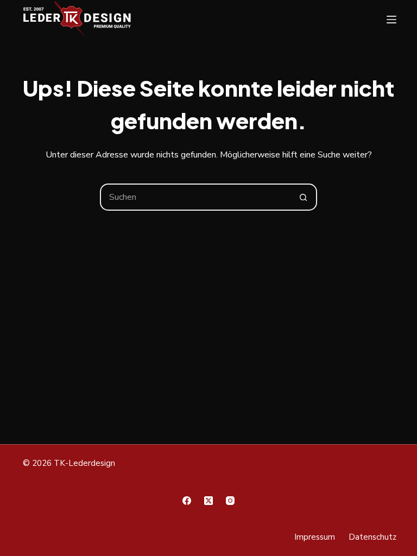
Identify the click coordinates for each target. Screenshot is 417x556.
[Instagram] (230, 500)
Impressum (314, 537)
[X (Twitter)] (208, 500)
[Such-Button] (303, 197)
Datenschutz (372, 537)
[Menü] (391, 19)
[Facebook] (186, 500)
